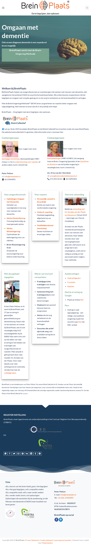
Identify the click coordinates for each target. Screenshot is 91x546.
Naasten (70, 286)
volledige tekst (10, 373)
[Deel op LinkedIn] (31, 454)
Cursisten (71, 282)
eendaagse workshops (11, 159)
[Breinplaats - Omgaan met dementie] (45, 7)
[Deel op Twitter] (14, 454)
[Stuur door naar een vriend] (18, 454)
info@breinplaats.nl (68, 495)
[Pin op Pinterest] (23, 454)
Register (63, 419)
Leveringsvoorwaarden (62, 540)
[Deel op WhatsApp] (5, 454)
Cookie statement (46, 540)
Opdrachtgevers (74, 278)
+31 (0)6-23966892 (65, 498)
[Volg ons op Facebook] (56, 520)
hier (82, 300)
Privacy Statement (32, 540)
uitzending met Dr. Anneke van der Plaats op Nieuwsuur (75, 212)
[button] (3, 8)
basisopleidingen (54, 158)
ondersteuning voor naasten (26, 162)
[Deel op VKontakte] (27, 454)
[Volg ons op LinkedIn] (61, 520)
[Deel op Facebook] (10, 454)
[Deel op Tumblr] (35, 454)
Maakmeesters (47, 543)
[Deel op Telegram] (40, 454)
